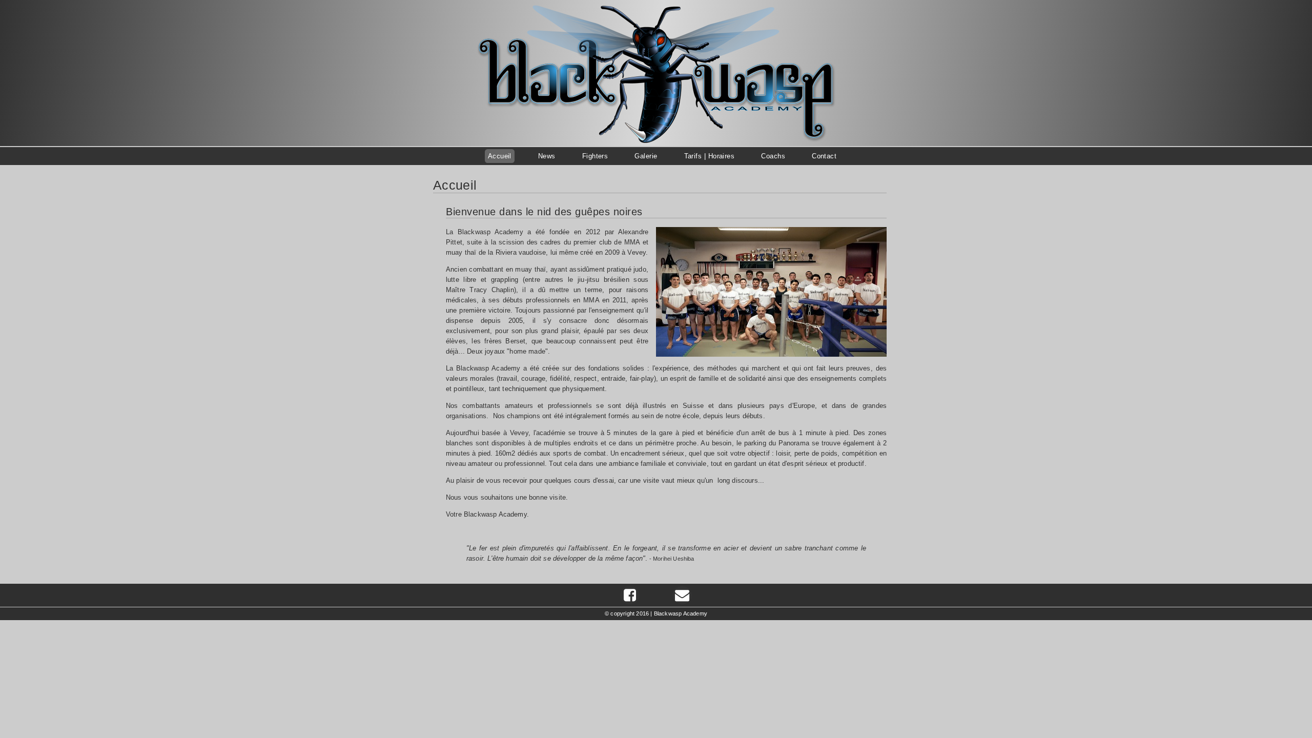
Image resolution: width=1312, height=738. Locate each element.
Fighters (595, 156)
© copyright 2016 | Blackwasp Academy (656, 613)
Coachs (773, 156)
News (547, 156)
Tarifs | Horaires (709, 156)
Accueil (499, 156)
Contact (824, 156)
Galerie (645, 156)
